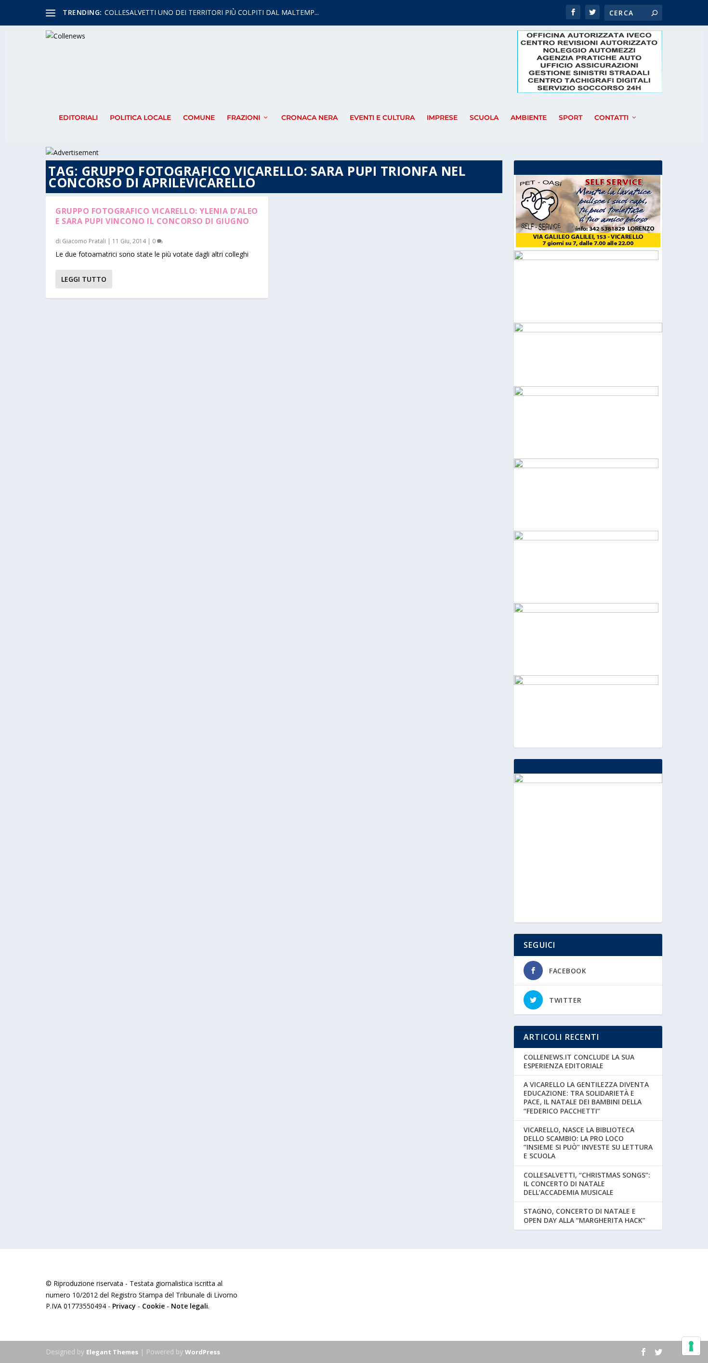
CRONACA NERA (309, 118)
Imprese (442, 118)
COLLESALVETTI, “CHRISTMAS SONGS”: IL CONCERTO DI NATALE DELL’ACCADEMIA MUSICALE (587, 1183)
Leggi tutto (83, 279)
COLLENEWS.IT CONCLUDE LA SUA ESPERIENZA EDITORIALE (579, 1061)
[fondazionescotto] (586, 537)
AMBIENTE (529, 118)
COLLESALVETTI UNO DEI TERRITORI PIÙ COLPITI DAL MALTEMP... (212, 12)
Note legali (189, 1306)
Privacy (124, 1306)
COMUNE (199, 118)
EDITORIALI (78, 118)
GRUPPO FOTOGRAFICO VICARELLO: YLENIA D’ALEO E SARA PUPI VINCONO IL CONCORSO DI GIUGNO (156, 216)
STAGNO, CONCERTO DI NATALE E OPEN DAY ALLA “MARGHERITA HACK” (584, 1215)
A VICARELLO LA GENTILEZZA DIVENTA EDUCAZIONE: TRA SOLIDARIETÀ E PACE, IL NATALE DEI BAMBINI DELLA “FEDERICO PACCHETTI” (586, 1097)
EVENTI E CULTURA (382, 118)
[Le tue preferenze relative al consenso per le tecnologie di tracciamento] (691, 1346)
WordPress (202, 1352)
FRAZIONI (243, 118)
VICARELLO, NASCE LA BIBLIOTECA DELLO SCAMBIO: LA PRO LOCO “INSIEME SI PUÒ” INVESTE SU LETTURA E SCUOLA (588, 1143)
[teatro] (586, 610)
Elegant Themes (112, 1352)
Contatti (611, 118)
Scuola (484, 118)
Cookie (153, 1306)
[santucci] (586, 393)
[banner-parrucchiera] (586, 682)
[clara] (586, 465)
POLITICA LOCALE (140, 118)
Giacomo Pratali (84, 241)
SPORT (570, 118)
